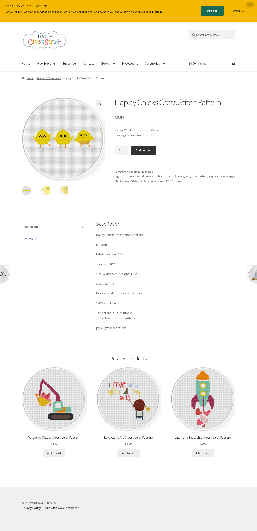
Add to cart (144, 150)
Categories (152, 63)
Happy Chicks (217, 176)
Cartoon (126, 176)
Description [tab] (30, 227)
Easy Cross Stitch (196, 176)
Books (105, 63)
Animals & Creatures (49, 78)
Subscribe (69, 63)
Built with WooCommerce (61, 508)
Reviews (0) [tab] (29, 239)
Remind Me (237, 11)
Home (26, 63)
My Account (130, 63)
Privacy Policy (31, 508)
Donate (212, 11)
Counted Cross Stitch (146, 176)
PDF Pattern (173, 181)
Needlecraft (157, 181)
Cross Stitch (169, 176)
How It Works (46, 63)
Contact (88, 63)
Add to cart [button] (54, 453)
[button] (99, 103)
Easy (181, 176)
